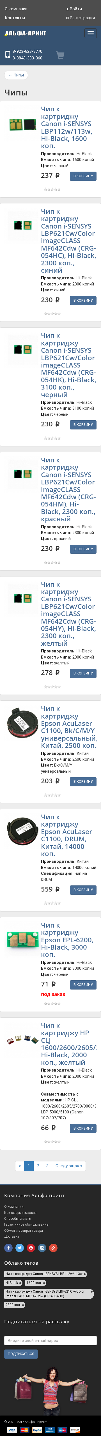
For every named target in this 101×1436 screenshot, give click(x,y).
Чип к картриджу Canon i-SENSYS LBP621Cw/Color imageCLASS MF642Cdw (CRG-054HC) (45, 1293)
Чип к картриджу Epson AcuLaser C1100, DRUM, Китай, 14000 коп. (66, 835)
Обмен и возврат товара (23, 1231)
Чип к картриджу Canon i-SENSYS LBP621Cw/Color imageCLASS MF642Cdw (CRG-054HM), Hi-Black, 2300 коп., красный (68, 489)
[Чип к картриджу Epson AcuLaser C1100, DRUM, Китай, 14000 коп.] (22, 831)
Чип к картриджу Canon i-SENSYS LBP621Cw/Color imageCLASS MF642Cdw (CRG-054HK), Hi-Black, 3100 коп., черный (68, 365)
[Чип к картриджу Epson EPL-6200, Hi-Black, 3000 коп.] (22, 939)
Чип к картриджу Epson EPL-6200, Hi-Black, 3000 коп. (67, 939)
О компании (16, 8)
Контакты (15, 17)
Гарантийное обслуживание (26, 1224)
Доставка (11, 1236)
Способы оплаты (17, 1219)
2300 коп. (13, 1305)
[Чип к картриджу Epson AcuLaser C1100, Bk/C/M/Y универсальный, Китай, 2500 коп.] (22, 723)
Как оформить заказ (20, 1213)
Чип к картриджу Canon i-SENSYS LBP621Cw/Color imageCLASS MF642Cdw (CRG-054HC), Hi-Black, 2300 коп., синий (68, 240)
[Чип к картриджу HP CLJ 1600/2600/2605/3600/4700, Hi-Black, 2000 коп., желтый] (22, 1040)
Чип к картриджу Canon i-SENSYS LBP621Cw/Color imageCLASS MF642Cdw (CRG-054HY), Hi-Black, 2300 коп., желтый (68, 614)
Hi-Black (12, 1283)
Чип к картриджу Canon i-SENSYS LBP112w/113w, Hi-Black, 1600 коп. (66, 127)
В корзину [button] (83, 176)
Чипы (16, 75)
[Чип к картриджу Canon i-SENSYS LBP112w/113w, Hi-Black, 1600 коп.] (22, 123)
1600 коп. (34, 1283)
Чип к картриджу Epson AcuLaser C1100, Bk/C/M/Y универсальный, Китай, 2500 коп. (69, 727)
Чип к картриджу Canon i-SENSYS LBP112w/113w (44, 1274)
